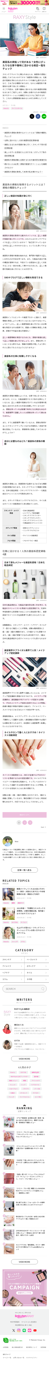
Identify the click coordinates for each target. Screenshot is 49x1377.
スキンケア (6, 959)
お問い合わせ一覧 (18, 1357)
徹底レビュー (13, 1080)
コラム (5, 979)
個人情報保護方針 (17, 1347)
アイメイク (6, 966)
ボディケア (31, 966)
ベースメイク (32, 959)
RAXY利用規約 (14, 1322)
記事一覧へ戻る (24, 869)
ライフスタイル (17, 108)
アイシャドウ (36, 1080)
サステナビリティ (31, 1357)
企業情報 (5, 1347)
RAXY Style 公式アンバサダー (20, 1076)
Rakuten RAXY (13, 9)
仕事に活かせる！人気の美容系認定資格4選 (21, 140)
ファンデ (15, 941)
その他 (13, 105)
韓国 (13, 903)
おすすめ (15, 922)
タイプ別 (38, 1097)
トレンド (12, 1085)
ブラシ (23, 941)
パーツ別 (37, 1089)
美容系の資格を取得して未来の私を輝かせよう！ (23, 171)
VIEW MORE (24, 1058)
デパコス (35, 1093)
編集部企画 (35, 1072)
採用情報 (43, 1347)
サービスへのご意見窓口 (29, 1322)
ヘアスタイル (35, 1085)
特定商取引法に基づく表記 (23, 1325)
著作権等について (31, 1347)
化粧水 (13, 1093)
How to (6, 108)
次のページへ (24, 815)
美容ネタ (21, 903)
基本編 (36, 1076)
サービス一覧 (7, 1357)
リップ (23, 1085)
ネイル (29, 972)
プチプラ (26, 1089)
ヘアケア (5, 972)
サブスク (24, 922)
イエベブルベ (13, 1089)
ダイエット (23, 1093)
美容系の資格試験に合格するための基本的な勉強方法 (25, 160)
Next (43, 827)
